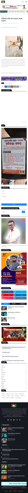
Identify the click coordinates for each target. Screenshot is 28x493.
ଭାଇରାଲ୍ (14, 376)
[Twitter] (8, 87)
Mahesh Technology (16, 487)
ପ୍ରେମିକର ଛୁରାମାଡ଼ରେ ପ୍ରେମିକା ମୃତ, (14, 312)
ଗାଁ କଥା (14, 370)
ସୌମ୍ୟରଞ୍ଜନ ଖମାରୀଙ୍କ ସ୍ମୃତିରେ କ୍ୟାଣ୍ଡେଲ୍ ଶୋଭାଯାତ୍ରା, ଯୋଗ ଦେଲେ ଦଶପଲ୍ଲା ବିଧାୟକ (13, 348)
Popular (5, 303)
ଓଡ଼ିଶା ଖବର (10, 83)
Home (2, 16)
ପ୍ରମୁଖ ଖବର (14, 372)
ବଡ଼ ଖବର (14, 374)
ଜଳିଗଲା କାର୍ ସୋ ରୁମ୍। (11, 317)
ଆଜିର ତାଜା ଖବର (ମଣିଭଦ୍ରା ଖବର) (14, 470)
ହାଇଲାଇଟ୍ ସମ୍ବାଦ (14, 388)
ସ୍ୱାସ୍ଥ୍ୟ (14, 387)
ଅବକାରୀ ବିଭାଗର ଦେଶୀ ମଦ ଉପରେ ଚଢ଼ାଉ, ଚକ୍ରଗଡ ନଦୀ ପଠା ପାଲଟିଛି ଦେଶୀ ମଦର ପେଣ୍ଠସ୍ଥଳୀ (17, 465)
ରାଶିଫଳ (14, 385)
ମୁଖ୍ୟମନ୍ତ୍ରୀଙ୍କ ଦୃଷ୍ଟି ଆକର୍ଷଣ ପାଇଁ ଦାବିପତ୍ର (16, 11)
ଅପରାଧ (6, 16)
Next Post (24, 122)
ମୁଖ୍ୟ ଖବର (14, 381)
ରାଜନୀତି (14, 383)
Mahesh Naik (14, 489)
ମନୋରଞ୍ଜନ (14, 379)
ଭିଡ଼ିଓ (14, 378)
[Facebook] (6, 87)
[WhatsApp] (14, 87)
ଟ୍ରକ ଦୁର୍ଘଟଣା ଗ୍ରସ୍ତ (6, 352)
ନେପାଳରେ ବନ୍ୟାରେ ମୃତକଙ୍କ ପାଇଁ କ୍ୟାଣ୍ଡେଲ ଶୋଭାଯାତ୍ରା (16, 307)
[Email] (17, 87)
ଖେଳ (14, 369)
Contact (15, 491)
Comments (22, 303)
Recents (14, 303)
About (10, 491)
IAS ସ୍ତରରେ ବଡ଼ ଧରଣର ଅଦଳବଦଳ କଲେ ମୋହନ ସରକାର (16, 476)
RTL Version (20, 491)
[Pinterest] (11, 87)
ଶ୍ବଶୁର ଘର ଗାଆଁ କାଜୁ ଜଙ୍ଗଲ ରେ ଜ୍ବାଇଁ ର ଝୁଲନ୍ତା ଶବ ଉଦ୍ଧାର (13, 360)
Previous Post (5, 122)
